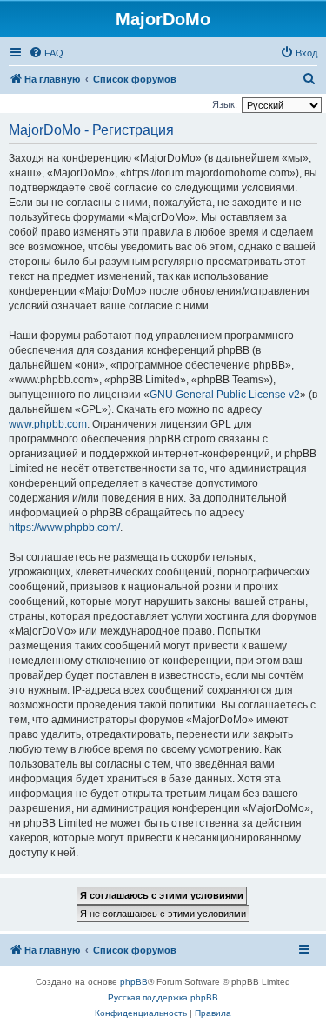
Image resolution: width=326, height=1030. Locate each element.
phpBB (134, 982)
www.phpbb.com (48, 424)
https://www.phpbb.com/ (64, 528)
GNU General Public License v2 (225, 395)
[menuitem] (46, 53)
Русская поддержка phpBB (163, 997)
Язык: (224, 104)
